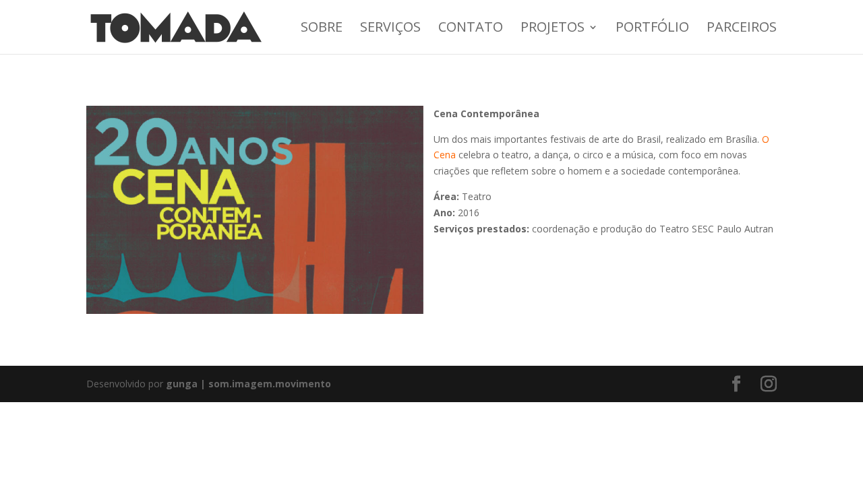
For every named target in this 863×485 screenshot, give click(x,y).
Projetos (552, 29)
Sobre (322, 29)
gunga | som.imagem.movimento (248, 383)
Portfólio (652, 29)
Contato (470, 29)
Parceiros (742, 29)
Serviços (390, 29)
